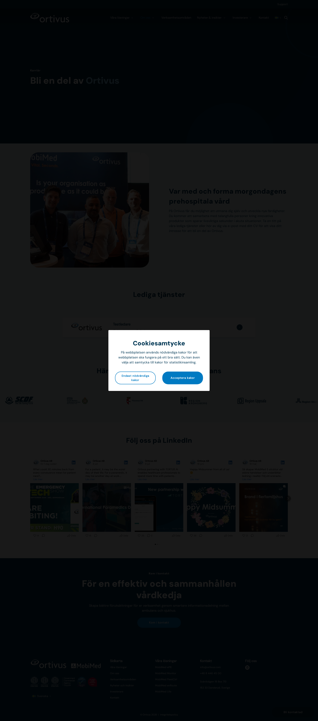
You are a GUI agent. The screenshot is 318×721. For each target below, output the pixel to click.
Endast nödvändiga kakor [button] (135, 378)
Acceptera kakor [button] (183, 378)
